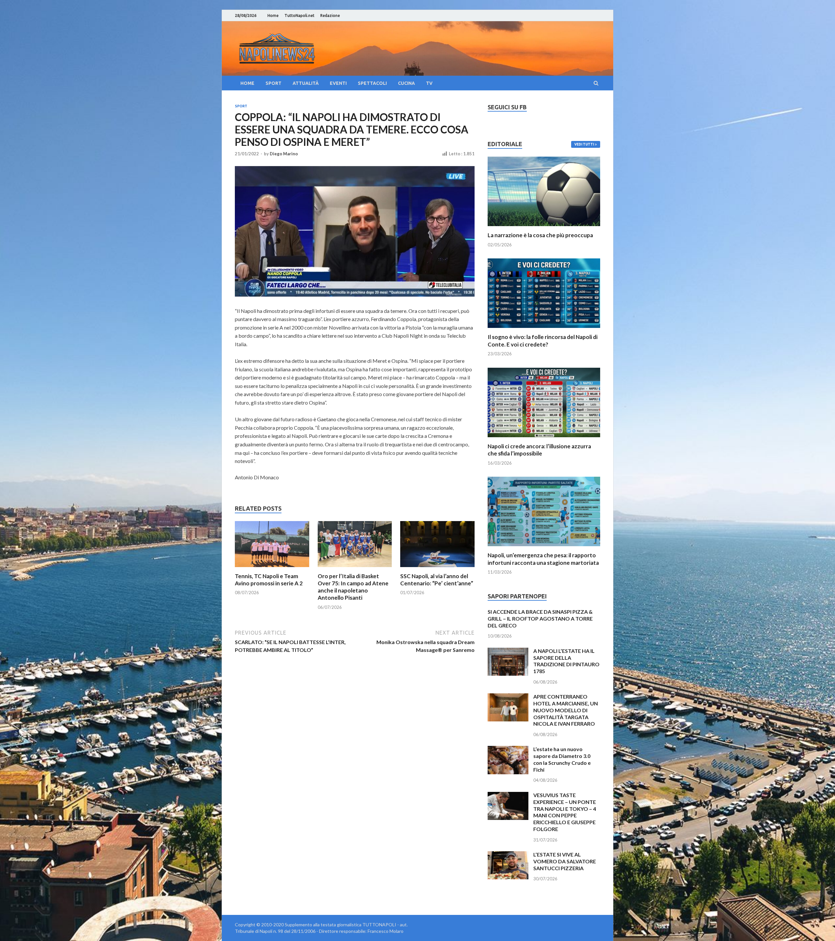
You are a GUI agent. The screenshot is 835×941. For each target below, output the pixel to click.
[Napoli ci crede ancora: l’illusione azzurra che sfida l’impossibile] (544, 439)
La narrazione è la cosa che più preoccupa (540, 235)
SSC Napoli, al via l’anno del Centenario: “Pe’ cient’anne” (436, 580)
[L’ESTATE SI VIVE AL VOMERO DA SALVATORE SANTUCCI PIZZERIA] (508, 855)
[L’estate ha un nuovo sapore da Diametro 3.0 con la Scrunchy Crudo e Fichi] (508, 750)
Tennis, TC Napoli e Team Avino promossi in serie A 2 (269, 580)
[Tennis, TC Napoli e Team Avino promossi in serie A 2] (272, 568)
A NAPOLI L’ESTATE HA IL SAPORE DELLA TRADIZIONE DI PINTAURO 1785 (566, 661)
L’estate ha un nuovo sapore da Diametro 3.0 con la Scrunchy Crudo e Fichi (562, 759)
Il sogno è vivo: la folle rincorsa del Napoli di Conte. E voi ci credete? (543, 340)
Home (273, 15)
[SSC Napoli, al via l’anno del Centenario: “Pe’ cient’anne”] (437, 568)
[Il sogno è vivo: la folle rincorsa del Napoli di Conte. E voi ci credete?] (544, 329)
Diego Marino (284, 153)
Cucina (406, 83)
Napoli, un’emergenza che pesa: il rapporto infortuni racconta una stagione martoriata (543, 559)
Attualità (306, 83)
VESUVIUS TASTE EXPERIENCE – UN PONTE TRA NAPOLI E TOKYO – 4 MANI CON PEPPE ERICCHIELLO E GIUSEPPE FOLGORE (564, 812)
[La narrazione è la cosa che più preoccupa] (544, 227)
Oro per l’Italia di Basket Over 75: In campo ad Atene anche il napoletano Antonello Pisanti (353, 587)
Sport (273, 83)
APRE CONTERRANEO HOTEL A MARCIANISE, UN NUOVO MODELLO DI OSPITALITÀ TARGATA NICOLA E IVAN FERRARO (565, 710)
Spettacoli (372, 83)
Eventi (338, 83)
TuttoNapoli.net (299, 15)
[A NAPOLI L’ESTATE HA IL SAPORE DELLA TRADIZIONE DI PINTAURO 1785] (508, 651)
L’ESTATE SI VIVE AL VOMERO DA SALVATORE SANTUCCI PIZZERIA (564, 861)
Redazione (330, 15)
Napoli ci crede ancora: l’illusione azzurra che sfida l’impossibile (539, 450)
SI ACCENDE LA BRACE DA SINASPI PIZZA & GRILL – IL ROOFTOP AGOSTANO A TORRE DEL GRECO (540, 618)
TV (429, 83)
